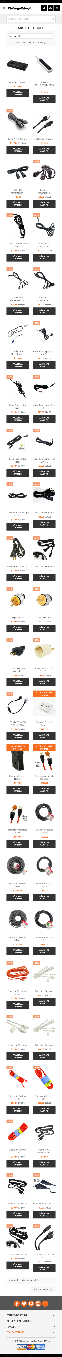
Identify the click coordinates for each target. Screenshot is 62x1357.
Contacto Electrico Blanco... (44, 723)
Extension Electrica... (44, 991)
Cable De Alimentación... (17, 191)
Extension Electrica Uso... (17, 1097)
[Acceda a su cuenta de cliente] (44, 8)
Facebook (17, 1304)
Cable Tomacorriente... (44, 512)
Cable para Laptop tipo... (17, 460)
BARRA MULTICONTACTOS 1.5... (44, 85)
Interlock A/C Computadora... (44, 1151)
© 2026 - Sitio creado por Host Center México (31, 1341)
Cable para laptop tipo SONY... (44, 460)
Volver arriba (43, 1289)
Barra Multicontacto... (18, 82)
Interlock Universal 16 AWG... (44, 1256)
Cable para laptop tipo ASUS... (44, 353)
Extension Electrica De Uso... (17, 992)
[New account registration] (50, 8)
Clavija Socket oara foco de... (44, 670)
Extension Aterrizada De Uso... (44, 777)
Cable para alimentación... (17, 353)
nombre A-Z (31, 36)
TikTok (45, 1304)
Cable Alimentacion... (17, 139)
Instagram (38, 1304)
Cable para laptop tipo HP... (44, 406)
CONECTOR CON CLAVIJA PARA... (18, 723)
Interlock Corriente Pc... (17, 1203)
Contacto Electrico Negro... (17, 777)
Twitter (24, 1304)
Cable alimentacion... (44, 139)
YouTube (31, 1304)
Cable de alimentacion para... (17, 245)
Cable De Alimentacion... (44, 191)
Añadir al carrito (18, 93)
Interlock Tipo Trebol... (17, 1254)
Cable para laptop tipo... (17, 406)
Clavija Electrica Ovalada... (18, 670)
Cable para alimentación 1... (44, 245)
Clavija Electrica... (18, 617)
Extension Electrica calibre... (44, 831)
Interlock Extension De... (44, 1203)
